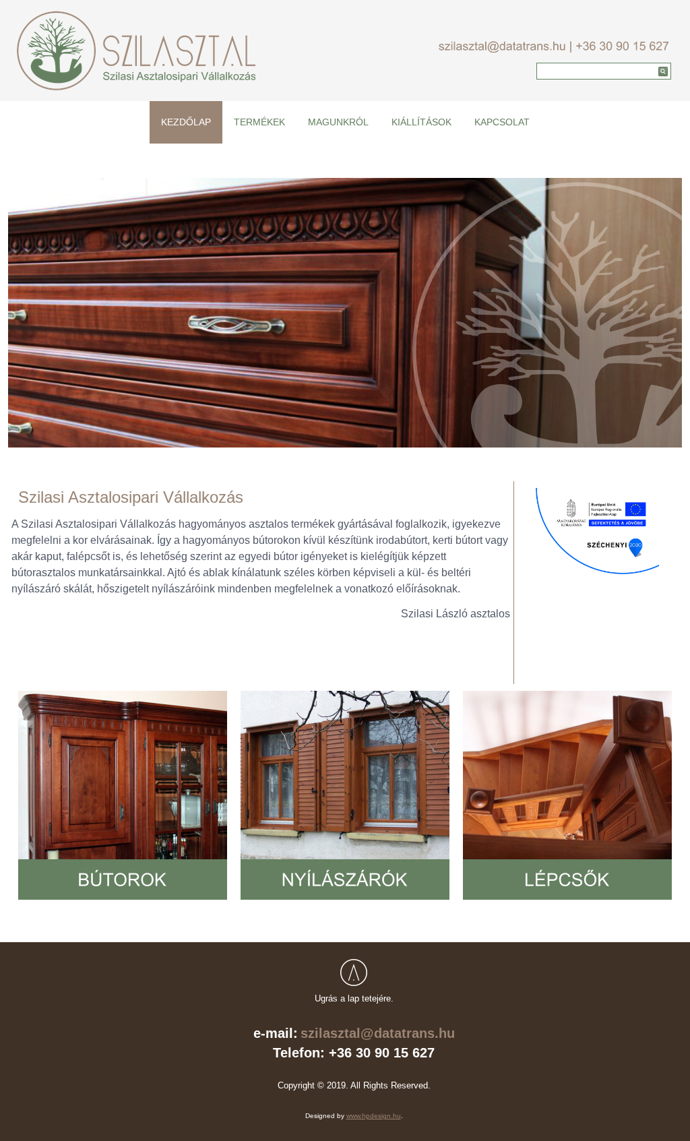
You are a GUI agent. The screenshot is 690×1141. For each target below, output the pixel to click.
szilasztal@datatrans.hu (378, 1033)
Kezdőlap (186, 122)
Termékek (259, 122)
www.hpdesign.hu (373, 1115)
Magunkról (338, 122)
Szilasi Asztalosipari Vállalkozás (130, 497)
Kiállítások (421, 122)
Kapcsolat (502, 122)
